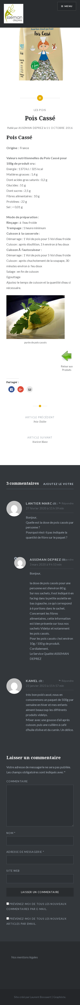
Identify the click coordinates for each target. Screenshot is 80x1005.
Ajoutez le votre (58, 483)
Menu (68, 6)
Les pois (40, 110)
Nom (11, 833)
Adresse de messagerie (25, 851)
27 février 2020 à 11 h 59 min (45, 508)
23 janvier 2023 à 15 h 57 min (45, 685)
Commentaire (17, 781)
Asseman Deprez (30, 127)
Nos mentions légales (24, 957)
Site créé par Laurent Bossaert (32, 997)
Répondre (68, 503)
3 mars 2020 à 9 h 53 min (46, 564)
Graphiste (59, 997)
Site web (13, 870)
